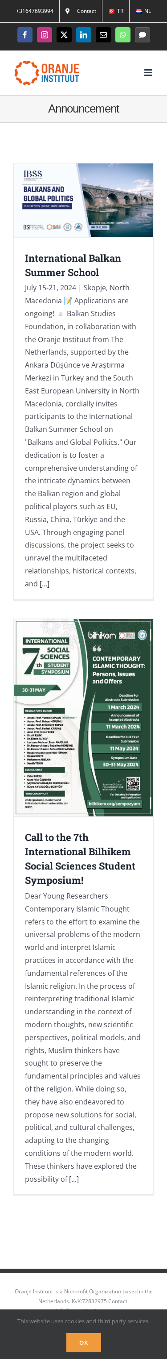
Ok (83, 1342)
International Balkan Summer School (71, 200)
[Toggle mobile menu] (149, 72)
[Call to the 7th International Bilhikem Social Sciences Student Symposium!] (83, 718)
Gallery (96, 200)
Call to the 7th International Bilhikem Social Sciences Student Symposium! (71, 718)
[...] (44, 584)
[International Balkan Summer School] (83, 200)
